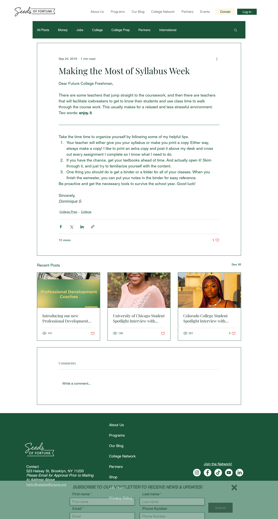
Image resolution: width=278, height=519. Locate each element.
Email (76, 504)
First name (81, 489)
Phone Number (154, 504)
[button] (234, 482)
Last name (150, 489)
